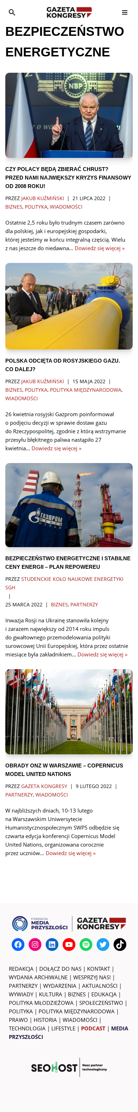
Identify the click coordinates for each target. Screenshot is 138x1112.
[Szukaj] (12, 12)
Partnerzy (84, 604)
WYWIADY (21, 994)
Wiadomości (66, 207)
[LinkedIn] (52, 944)
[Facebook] (18, 944)
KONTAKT (98, 968)
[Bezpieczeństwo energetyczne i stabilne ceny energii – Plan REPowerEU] (69, 505)
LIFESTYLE (63, 1028)
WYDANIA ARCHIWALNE (38, 977)
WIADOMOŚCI (80, 1019)
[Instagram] (35, 944)
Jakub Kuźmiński (42, 198)
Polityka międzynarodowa (85, 390)
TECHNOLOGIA (27, 1028)
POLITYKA (21, 1011)
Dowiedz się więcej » (100, 248)
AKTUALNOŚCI (99, 985)
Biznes (13, 207)
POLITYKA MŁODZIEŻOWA (41, 1002)
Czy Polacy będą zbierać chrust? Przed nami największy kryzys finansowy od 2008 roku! (68, 177)
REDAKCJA (21, 968)
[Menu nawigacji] (125, 12)
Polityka (36, 207)
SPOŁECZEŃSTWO (101, 1002)
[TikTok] (120, 944)
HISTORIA (45, 1019)
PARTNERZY (23, 985)
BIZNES (77, 994)
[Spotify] (86, 944)
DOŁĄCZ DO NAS (60, 968)
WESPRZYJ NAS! (92, 977)
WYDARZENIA (59, 985)
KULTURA (50, 994)
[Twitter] (103, 944)
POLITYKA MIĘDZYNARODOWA (77, 1011)
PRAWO (18, 1019)
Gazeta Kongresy (44, 786)
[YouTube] (69, 944)
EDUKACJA (104, 994)
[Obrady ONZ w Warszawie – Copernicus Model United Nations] (69, 711)
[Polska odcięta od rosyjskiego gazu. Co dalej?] (69, 306)
